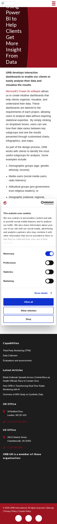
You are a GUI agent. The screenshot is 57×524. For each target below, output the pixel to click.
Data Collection (10, 355)
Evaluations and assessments (17, 360)
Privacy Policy (10, 511)
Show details (41, 293)
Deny (28, 319)
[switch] (49, 262)
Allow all (28, 302)
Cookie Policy (25, 511)
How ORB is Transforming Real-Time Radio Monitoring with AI (24, 388)
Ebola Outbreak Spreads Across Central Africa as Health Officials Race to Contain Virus (26, 379)
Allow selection (28, 310)
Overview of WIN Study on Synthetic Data (23, 394)
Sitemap (50, 508)
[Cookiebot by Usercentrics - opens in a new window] (41, 203)
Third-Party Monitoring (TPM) (17, 350)
